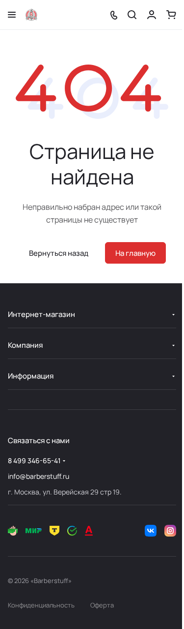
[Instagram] (170, 531)
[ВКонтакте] (151, 531)
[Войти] (152, 15)
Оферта (102, 605)
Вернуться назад (58, 253)
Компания (25, 345)
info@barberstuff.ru (38, 476)
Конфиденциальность (41, 605)
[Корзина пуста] (171, 15)
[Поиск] (132, 15)
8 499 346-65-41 (34, 460)
